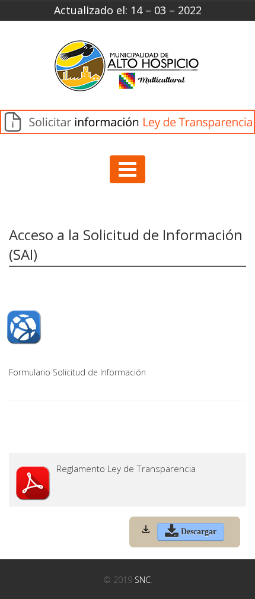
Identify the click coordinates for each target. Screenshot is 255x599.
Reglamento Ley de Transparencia (126, 469)
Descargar (197, 531)
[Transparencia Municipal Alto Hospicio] (127, 69)
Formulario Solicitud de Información (77, 372)
